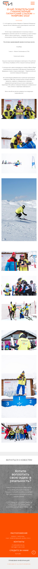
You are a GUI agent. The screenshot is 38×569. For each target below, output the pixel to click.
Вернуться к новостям (19, 460)
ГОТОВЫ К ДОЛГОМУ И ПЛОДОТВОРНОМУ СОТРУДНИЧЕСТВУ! (19, 504)
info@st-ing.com (18, 547)
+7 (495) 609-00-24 (18, 545)
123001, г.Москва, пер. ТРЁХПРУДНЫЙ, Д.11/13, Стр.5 (18, 537)
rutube (18, 553)
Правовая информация (19, 560)
